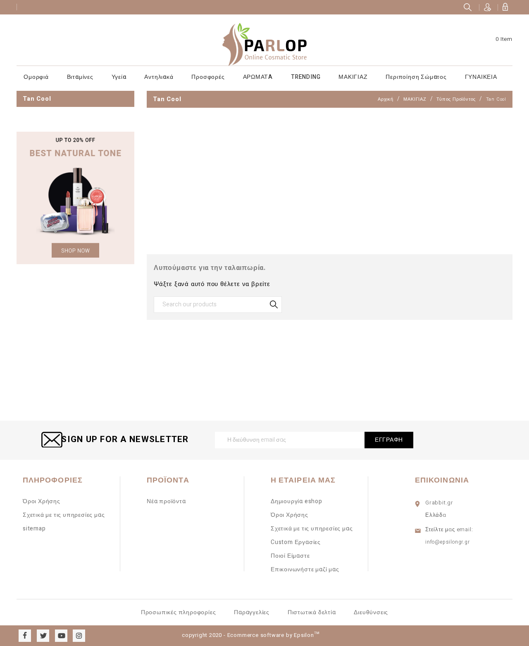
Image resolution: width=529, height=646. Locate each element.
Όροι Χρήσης (41, 501)
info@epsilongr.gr (447, 542)
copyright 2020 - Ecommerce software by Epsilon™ (250, 635)
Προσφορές (207, 77)
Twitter (43, 635)
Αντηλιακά (158, 77)
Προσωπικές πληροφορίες (178, 612)
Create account (487, 7)
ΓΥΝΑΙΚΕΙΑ (481, 77)
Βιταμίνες (80, 77)
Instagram (79, 635)
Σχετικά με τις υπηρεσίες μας (64, 515)
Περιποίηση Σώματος (416, 77)
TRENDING (305, 77)
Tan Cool (37, 98)
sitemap (34, 528)
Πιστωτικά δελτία (312, 612)
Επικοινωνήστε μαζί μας (305, 569)
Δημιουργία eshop (296, 501)
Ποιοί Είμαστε (290, 555)
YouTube (61, 635)
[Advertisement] (75, 398)
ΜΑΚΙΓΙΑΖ (352, 77)
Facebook (25, 635)
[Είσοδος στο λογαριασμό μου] (505, 7)
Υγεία (119, 77)
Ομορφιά (36, 77)
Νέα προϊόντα (166, 501)
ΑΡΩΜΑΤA (258, 77)
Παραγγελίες (251, 612)
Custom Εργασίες (296, 542)
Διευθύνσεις (371, 612)
